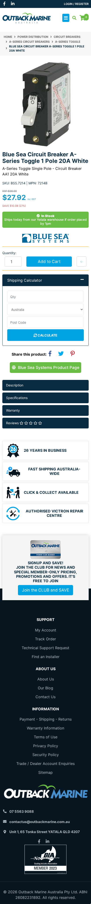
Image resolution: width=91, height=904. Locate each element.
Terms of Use (45, 737)
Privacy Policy (45, 745)
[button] (81, 261)
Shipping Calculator (24, 280)
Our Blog (45, 688)
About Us (45, 679)
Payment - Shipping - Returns (46, 719)
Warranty (13, 410)
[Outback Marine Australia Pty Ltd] (26, 17)
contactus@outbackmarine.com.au (39, 822)
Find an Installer (46, 656)
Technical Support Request (45, 647)
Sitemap (45, 772)
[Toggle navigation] (65, 18)
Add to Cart (49, 261)
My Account (45, 630)
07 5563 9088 (21, 811)
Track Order (45, 639)
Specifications (17, 398)
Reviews (13, 423)
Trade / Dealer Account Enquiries (45, 763)
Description (14, 385)
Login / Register (76, 4)
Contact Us (45, 696)
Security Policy (45, 754)
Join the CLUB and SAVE (45, 590)
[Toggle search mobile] (73, 18)
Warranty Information (45, 728)
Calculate (47, 335)
